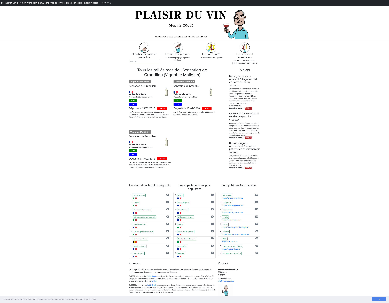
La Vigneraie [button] (227, 202)
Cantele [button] (136, 202)
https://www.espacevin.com (232, 212)
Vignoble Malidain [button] (140, 224)
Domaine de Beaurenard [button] (142, 210)
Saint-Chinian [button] (182, 210)
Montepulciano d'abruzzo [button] (186, 239)
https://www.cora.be (230, 242)
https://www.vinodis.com (231, 220)
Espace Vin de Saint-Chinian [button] (232, 246)
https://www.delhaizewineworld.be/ (235, 234)
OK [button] (379, 299)
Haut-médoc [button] (182, 246)
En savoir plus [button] (91, 299)
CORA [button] (225, 239)
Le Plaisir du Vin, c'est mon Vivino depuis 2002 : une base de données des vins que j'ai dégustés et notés (49, 2)
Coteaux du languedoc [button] (185, 232)
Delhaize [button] (226, 232)
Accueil (103, 3)
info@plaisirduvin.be (226, 281)
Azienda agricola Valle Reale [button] (143, 232)
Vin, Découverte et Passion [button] (232, 253)
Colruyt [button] (225, 224)
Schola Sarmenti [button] (139, 195)
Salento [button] (180, 224)
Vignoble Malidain (139, 81)
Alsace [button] (180, 195)
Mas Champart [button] (139, 253)
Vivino (154, 281)
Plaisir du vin (151, 276)
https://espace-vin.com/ (231, 249)
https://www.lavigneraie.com (233, 205)
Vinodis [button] (225, 217)
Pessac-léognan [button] (183, 202)
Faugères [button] (181, 253)
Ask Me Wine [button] (227, 195)
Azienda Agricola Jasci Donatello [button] (144, 217)
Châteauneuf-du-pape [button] (185, 217)
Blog (109, 3)
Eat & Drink (151, 285)
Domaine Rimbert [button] (140, 246)
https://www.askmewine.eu (232, 198)
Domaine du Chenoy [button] (140, 239)
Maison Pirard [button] (227, 210)
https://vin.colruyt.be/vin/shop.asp (235, 227)
